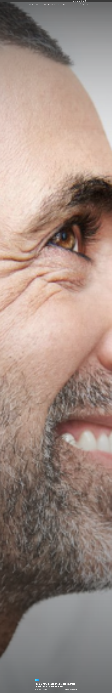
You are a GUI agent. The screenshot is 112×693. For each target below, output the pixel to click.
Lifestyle (44, 4)
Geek (40, 4)
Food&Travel (50, 4)
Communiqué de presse (73, 689)
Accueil (33, 4)
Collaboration (30, 1)
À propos (25, 1)
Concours (60, 4)
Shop (64, 4)
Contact (35, 1)
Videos (55, 4)
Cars (37, 4)
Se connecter (40, 1)
